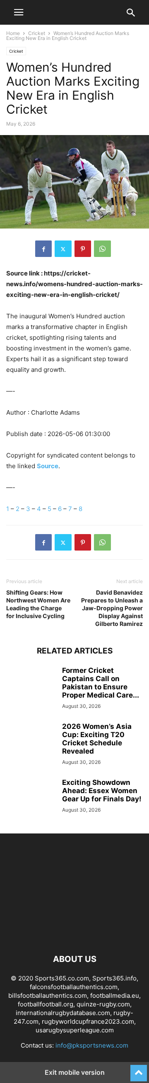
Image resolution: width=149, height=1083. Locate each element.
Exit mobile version (75, 1072)
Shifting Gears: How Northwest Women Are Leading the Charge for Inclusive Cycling (38, 604)
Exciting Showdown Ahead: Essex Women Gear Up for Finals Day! (102, 790)
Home (13, 33)
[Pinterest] (82, 248)
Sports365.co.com (62, 978)
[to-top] (138, 1069)
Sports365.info (114, 978)
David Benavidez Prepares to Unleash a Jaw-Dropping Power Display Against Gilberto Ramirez (112, 608)
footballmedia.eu (114, 995)
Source (47, 466)
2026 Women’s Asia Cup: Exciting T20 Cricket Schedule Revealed (97, 738)
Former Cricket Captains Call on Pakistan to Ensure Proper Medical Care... (100, 682)
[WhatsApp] (102, 248)
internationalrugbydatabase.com (63, 1013)
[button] (18, 12)
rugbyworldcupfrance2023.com (88, 1021)
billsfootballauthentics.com (47, 995)
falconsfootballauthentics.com (74, 987)
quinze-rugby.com (103, 1004)
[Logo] (74, 934)
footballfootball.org (45, 1004)
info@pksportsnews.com (91, 1045)
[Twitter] (63, 248)
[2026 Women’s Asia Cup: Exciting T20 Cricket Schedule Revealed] (31, 740)
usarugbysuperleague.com (75, 1030)
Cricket (36, 33)
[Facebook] (43, 248)
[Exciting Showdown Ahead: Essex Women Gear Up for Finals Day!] (31, 796)
